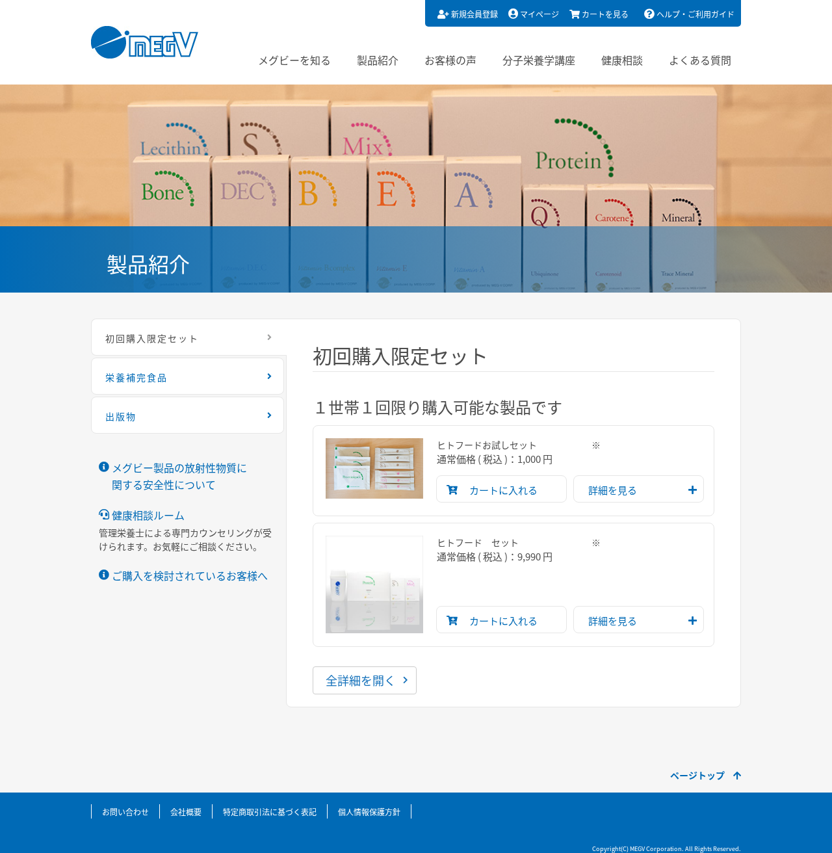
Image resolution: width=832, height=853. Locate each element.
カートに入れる (503, 490)
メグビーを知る (294, 60)
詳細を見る (612, 490)
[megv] (144, 42)
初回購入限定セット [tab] (152, 338)
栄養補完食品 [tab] (136, 377)
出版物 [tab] (120, 416)
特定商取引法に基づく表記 (270, 811)
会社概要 (186, 811)
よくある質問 (700, 60)
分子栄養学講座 (538, 60)
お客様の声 (450, 60)
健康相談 (622, 60)
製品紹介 (377, 60)
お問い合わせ (125, 811)
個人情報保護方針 (369, 811)
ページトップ (698, 774)
